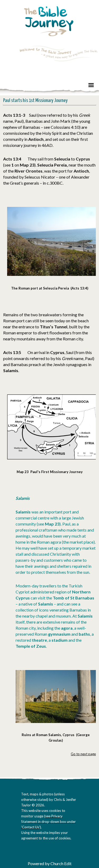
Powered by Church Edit (50, 863)
